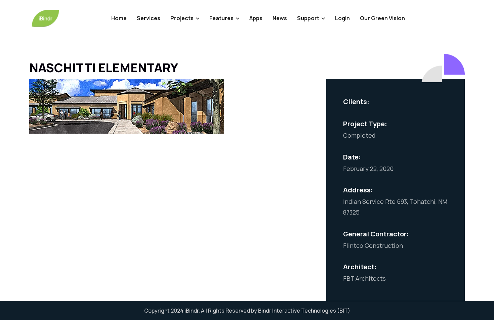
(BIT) (343, 310)
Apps (255, 18)
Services (148, 18)
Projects (182, 18)
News (280, 18)
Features (221, 18)
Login (342, 18)
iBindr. (192, 310)
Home (119, 18)
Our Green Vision (382, 18)
